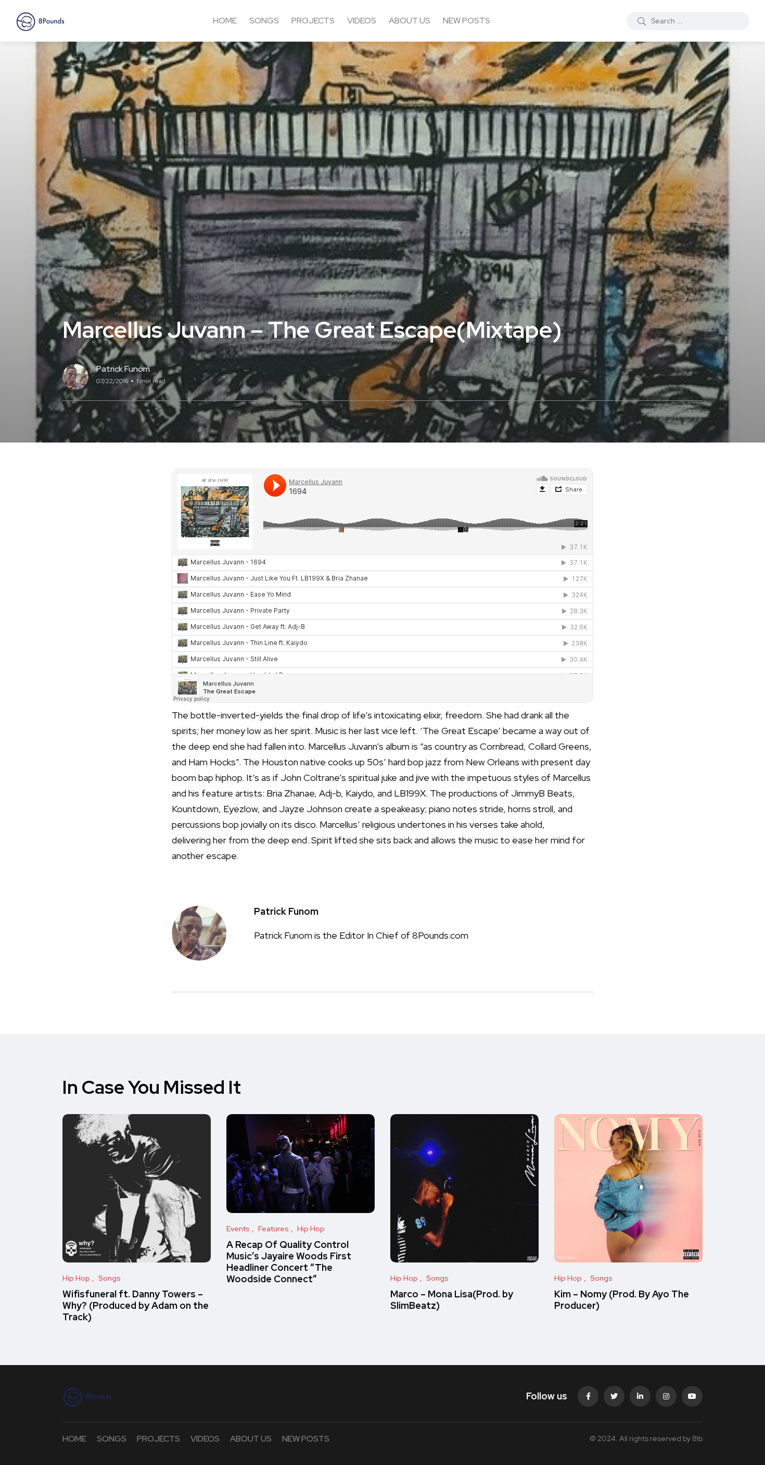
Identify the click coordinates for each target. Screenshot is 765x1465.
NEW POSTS (466, 20)
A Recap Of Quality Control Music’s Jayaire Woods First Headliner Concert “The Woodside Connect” (288, 1262)
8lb (697, 1438)
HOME (225, 20)
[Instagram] (666, 1396)
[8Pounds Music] (41, 20)
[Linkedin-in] (640, 1396)
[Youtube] (692, 1396)
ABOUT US (409, 20)
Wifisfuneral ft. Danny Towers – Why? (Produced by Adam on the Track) (135, 1305)
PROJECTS (313, 20)
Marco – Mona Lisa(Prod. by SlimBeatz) (451, 1299)
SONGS (264, 20)
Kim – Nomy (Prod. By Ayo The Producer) (621, 1299)
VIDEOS (361, 20)
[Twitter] (614, 1396)
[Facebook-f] (588, 1396)
